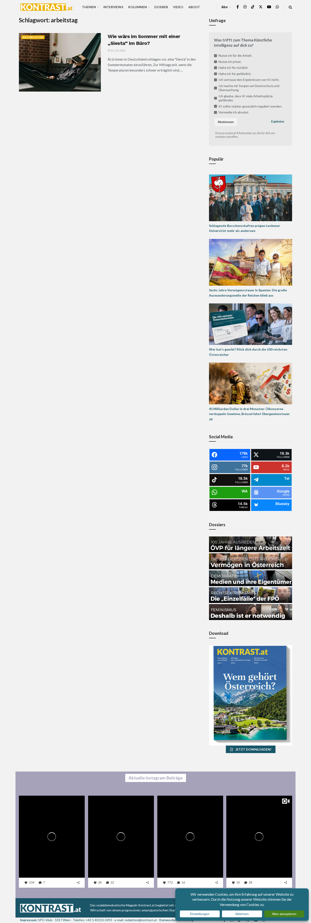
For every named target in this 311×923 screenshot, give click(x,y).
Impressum (28, 920)
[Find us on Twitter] (261, 7)
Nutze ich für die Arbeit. (235, 55)
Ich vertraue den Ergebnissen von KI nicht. (249, 80)
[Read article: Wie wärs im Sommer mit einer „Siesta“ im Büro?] (60, 62)
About (194, 7)
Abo (224, 7)
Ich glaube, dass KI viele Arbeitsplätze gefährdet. (246, 98)
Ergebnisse (277, 121)
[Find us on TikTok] (252, 7)
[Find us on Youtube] (269, 7)
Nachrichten (33, 37)
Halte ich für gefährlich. (235, 74)
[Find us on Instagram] (245, 7)
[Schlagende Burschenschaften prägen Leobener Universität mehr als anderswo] (250, 197)
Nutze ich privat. (230, 62)
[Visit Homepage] (46, 7)
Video (178, 7)
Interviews (113, 7)
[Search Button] (290, 7)
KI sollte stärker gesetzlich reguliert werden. (250, 106)
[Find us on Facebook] (238, 7)
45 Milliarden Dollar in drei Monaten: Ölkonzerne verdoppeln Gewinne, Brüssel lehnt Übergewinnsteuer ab (249, 414)
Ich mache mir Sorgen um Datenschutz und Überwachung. (249, 88)
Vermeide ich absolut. (234, 112)
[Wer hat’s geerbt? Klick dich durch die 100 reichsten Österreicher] (250, 324)
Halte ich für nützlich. (233, 67)
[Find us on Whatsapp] (277, 7)
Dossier (161, 7)
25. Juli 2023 (117, 50)
